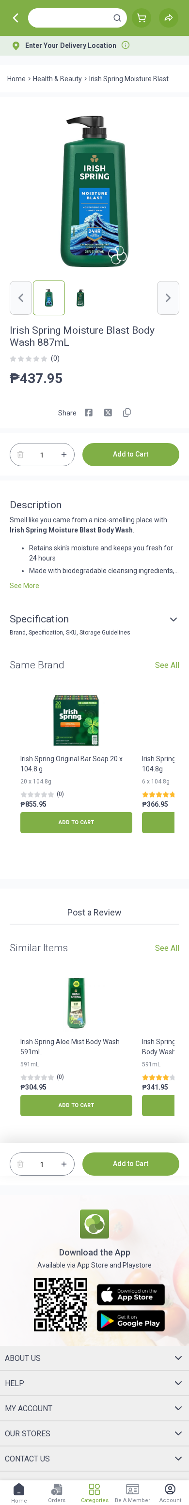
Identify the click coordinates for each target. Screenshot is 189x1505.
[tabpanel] (94, 929)
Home (16, 79)
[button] (117, 18)
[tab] (94, 913)
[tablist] (94, 914)
